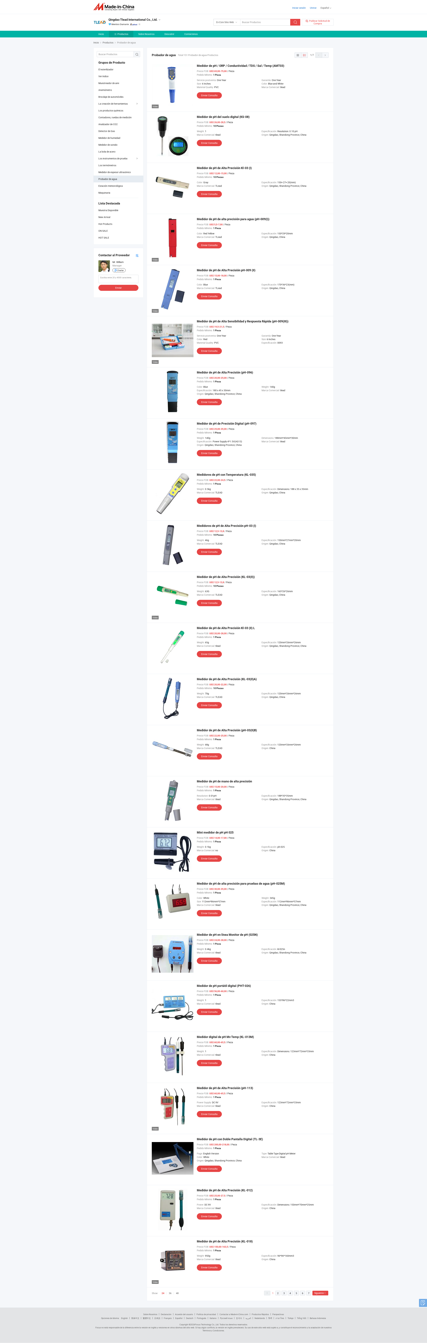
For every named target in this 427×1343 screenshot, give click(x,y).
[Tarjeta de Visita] (137, 255)
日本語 (157, 1318)
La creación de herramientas (113, 103)
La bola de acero (106, 151)
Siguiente (319, 1293)
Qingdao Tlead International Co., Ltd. (132, 19)
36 (170, 1293)
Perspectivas (278, 1314)
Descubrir (169, 34)
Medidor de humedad (109, 137)
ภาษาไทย (280, 1318)
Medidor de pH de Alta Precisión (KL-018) (225, 1241)
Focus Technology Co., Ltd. (207, 1324)
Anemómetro (105, 90)
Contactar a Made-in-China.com (234, 1314)
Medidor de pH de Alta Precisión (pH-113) (225, 1088)
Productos (122, 34)
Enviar (118, 287)
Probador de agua (107, 179)
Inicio (101, 34)
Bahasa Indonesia (318, 1318)
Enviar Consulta (209, 95)
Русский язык (226, 1318)
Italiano (213, 1318)
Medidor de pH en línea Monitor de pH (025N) (227, 934)
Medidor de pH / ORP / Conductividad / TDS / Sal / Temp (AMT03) (240, 65)
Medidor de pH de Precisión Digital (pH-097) (226, 423)
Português (201, 1318)
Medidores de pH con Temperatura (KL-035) (226, 474)
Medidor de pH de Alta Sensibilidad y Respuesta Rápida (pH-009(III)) (242, 321)
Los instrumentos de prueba (112, 158)
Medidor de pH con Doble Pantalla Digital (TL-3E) (230, 1139)
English (124, 1318)
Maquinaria (104, 192)
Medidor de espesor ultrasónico (114, 172)
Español (178, 1318)
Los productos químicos (110, 110)
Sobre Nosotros (146, 34)
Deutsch (189, 1318)
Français (168, 1318)
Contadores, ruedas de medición (115, 117)
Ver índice (103, 76)
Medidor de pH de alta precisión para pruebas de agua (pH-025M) (241, 883)
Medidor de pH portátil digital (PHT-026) (224, 986)
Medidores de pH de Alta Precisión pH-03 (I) (226, 526)
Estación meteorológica (110, 185)
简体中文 (135, 1318)
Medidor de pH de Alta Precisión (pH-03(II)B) (227, 730)
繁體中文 (147, 1318)
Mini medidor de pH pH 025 (215, 832)
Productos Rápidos (260, 1314)
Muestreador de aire (108, 83)
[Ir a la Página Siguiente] (325, 55)
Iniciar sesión (299, 7)
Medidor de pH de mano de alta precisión (224, 781)
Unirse (313, 7)
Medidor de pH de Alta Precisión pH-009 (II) (226, 270)
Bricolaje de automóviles (110, 96)
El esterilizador (105, 69)
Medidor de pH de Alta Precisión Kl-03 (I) (224, 168)
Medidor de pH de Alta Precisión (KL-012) (225, 1190)
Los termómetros (107, 165)
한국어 (239, 1318)
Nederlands (260, 1318)
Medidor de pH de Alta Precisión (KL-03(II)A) (227, 679)
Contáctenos (191, 34)
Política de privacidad (206, 1314)
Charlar (120, 270)
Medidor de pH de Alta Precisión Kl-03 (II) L (226, 628)
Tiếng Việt (301, 1318)
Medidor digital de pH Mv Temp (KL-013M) (225, 1037)
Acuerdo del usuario (184, 1314)
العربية (248, 1318)
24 (163, 1293)
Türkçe (290, 1318)
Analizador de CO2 (108, 124)
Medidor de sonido (107, 144)
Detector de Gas (106, 131)
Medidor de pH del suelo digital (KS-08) (223, 117)
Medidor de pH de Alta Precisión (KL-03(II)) (226, 577)
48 (177, 1293)
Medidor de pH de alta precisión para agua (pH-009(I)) (233, 219)
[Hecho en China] (114, 7)
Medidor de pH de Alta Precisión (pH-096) (225, 372)
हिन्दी (270, 1318)
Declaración (166, 1314)
